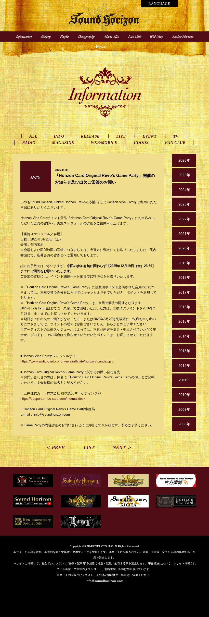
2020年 (184, 248)
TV (175, 136)
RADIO (28, 142)
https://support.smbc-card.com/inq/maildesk (52, 399)
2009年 (184, 409)
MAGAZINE (63, 142)
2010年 (184, 395)
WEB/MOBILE (104, 142)
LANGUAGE (159, 4)
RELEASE (90, 136)
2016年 (184, 307)
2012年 (184, 366)
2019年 (184, 263)
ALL (33, 136)
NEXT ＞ (122, 447)
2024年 (184, 190)
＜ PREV (55, 447)
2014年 (184, 336)
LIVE (121, 136)
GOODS (141, 142)
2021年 (184, 234)
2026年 (184, 160)
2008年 (184, 424)
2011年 (184, 380)
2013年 (184, 351)
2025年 (184, 175)
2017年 (184, 292)
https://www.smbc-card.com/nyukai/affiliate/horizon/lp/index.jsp (66, 361)
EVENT (149, 136)
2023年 (184, 204)
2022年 (184, 219)
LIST (89, 447)
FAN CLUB (175, 142)
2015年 (184, 321)
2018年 (184, 277)
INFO (59, 136)
